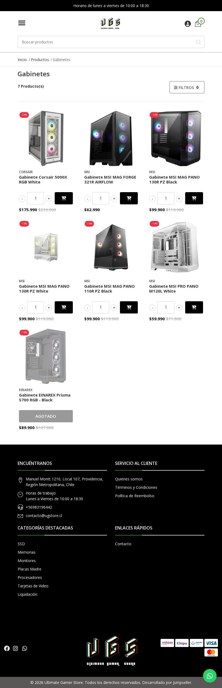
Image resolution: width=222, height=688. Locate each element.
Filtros (188, 87)
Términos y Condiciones (136, 487)
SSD (21, 543)
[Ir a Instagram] (15, 648)
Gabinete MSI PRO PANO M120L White (173, 288)
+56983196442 (39, 507)
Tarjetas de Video (33, 585)
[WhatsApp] (24, 648)
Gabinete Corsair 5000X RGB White (43, 179)
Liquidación (27, 594)
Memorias (26, 552)
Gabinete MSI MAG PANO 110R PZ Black (109, 288)
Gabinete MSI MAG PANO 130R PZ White (44, 288)
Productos (40, 59)
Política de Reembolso (134, 495)
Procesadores (30, 577)
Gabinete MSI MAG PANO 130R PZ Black (174, 179)
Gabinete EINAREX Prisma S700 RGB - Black (44, 397)
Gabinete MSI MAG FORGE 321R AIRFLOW (110, 179)
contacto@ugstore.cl (44, 515)
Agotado (45, 416)
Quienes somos (129, 478)
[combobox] (111, 42)
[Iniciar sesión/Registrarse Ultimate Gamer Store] (188, 24)
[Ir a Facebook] (7, 648)
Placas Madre (29, 569)
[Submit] (198, 42)
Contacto (123, 543)
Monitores (27, 560)
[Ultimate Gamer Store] (110, 23)
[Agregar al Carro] (64, 198)
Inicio (22, 59)
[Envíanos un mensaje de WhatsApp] (210, 676)
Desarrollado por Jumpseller (166, 682)
